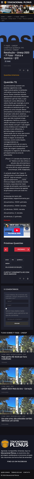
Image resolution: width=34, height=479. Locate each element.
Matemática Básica (16, 354)
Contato (26, 472)
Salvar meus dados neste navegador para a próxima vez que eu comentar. (17, 313)
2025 (23, 416)
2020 (7, 259)
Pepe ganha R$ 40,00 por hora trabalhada (14, 358)
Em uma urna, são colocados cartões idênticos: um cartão (16, 419)
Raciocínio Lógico (16, 416)
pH (22, 48)
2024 (12, 386)
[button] (2, 2)
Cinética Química (12, 48)
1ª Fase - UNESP (11, 46)
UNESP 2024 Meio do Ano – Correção (16, 389)
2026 (24, 354)
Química (8, 50)
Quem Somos (5, 472)
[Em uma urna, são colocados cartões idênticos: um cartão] (17, 405)
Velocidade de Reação (13, 267)
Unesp (16, 50)
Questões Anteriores (11, 75)
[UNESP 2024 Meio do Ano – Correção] (17, 375)
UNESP (7, 263)
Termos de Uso (16, 472)
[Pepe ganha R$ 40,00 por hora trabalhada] (17, 344)
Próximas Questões (13, 243)
